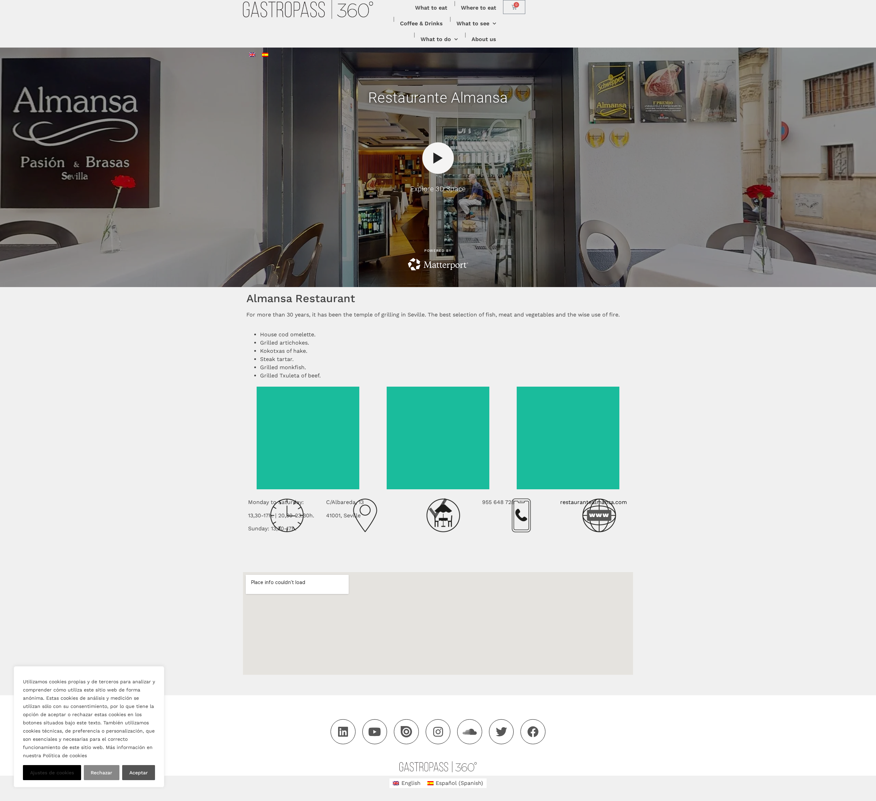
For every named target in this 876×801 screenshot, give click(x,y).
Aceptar (138, 772)
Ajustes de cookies (52, 772)
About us (484, 39)
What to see (472, 23)
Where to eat (478, 7)
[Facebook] (532, 731)
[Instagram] (438, 731)
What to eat (431, 7)
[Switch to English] (252, 54)
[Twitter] (501, 731)
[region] (89, 726)
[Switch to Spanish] (265, 54)
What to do (436, 39)
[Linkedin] (343, 731)
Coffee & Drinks (421, 23)
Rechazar (101, 772)
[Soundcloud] (469, 731)
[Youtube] (374, 731)
